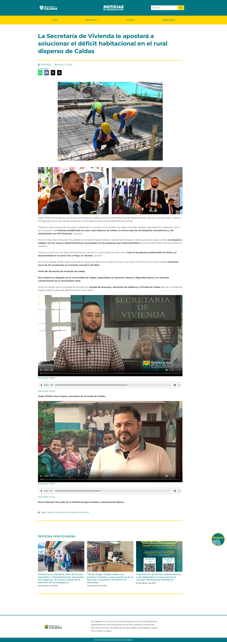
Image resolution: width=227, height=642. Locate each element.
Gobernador (168, 20)
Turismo (130, 20)
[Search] (180, 8)
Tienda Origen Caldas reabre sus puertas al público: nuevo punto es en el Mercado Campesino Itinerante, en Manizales (110, 578)
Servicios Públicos (69, 512)
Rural (57, 512)
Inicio (54, 20)
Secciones (90, 20)
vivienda (84, 512)
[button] (40, 72)
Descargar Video (46, 377)
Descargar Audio (46, 391)
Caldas (49, 512)
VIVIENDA (45, 64)
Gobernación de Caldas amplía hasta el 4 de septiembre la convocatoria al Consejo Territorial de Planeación (158, 577)
